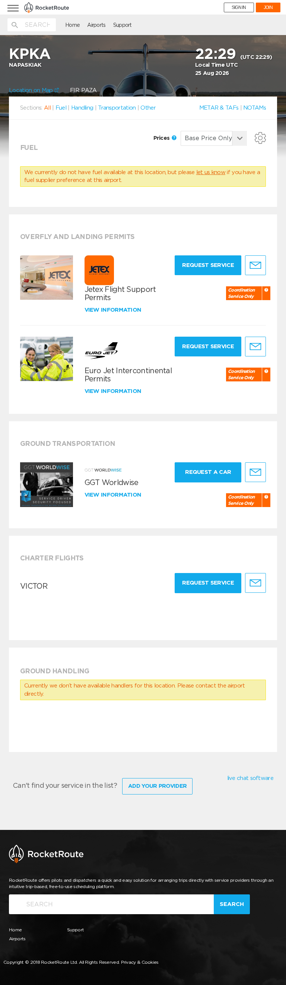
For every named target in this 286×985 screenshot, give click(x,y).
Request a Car (208, 472)
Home (72, 25)
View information (114, 309)
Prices (162, 138)
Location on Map (31, 90)
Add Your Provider (157, 786)
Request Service (208, 265)
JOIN (268, 7)
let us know (210, 172)
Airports (96, 25)
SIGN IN (239, 7)
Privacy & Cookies (140, 962)
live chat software (250, 778)
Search (232, 904)
